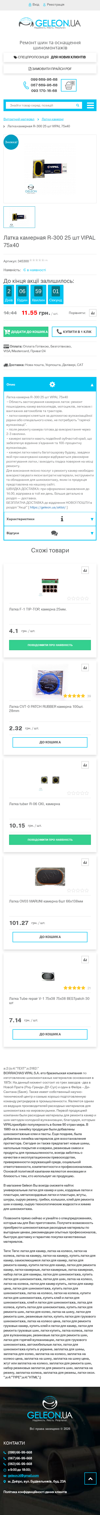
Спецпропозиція (52, 57)
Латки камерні (52, 119)
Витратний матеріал (18, 119)
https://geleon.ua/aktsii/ (48, 507)
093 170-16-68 (44, 90)
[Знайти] (77, 105)
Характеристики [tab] (20, 519)
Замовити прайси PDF (51, 69)
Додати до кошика (29, 332)
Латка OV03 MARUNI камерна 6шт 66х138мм (46, 901)
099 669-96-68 (44, 79)
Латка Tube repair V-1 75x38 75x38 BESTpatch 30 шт (49, 1000)
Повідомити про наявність (50, 645)
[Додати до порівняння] (85, 570)
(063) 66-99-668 (20, 1464)
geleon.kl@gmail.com (23, 1476)
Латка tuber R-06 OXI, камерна (34, 804)
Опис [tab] (11, 384)
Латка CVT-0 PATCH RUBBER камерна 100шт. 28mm (46, 708)
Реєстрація (55, 4)
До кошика (50, 742)
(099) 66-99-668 (20, 1453)
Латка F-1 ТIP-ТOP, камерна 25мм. (38, 609)
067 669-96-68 (44, 85)
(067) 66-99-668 (20, 1458)
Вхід (36, 4)
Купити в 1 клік (77, 332)
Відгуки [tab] (13, 533)
